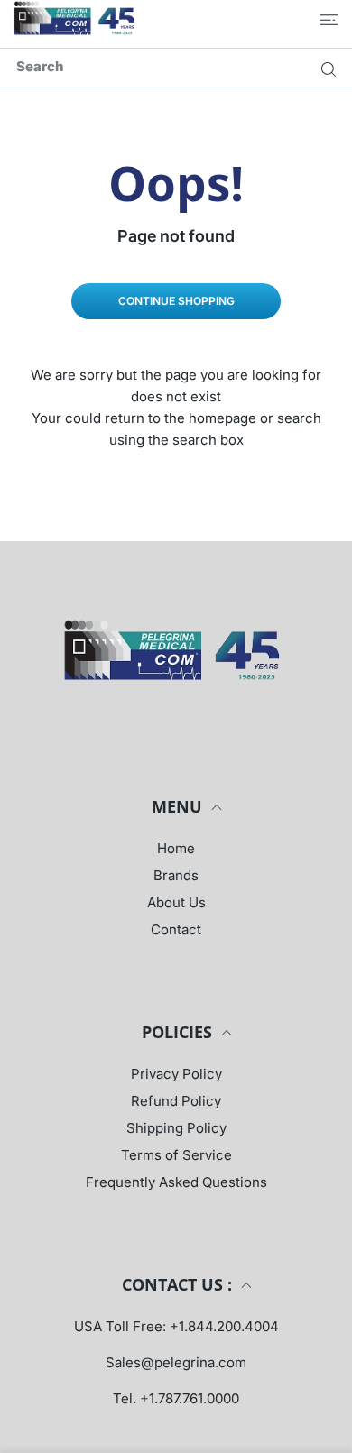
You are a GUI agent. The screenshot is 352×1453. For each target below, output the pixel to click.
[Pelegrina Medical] (77, 19)
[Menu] (328, 20)
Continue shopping (176, 301)
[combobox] (182, 66)
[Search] (324, 69)
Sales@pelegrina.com (176, 1362)
